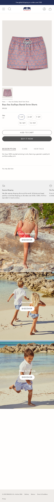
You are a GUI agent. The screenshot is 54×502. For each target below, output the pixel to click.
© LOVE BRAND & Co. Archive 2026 (12, 494)
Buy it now (27, 139)
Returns (33, 494)
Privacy (4, 499)
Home (3, 102)
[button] (9, 9)
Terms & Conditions (42, 494)
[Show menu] (3, 9)
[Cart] (50, 9)
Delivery (27, 494)
